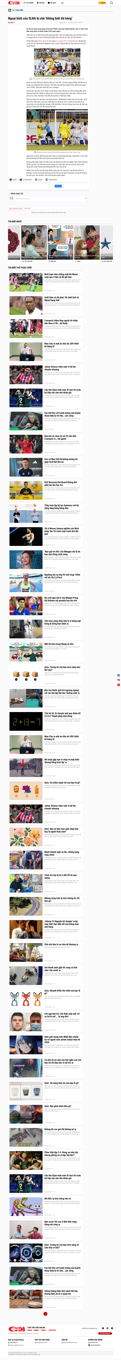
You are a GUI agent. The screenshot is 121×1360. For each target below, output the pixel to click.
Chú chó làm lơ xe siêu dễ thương (60, 944)
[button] (61, 3)
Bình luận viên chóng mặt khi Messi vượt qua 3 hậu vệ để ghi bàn (61, 276)
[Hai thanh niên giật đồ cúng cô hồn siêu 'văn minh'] (26, 975)
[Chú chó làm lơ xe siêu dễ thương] (26, 952)
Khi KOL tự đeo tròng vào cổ (57, 1198)
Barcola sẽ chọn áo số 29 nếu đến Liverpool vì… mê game (60, 437)
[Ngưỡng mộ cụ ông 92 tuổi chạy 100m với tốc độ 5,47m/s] (26, 582)
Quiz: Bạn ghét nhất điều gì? (57, 1106)
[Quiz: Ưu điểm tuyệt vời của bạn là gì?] (26, 790)
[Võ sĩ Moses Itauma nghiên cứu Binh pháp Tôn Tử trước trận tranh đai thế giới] (26, 536)
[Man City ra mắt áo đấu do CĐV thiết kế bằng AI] (26, 351)
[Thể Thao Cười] (60, 11)
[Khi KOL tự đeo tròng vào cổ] (26, 1206)
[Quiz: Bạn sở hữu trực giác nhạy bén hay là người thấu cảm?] (26, 837)
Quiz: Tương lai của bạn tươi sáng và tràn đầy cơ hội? (61, 1246)
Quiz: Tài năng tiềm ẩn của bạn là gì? (61, 1083)
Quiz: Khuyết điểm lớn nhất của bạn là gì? (62, 992)
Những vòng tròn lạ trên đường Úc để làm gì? (61, 899)
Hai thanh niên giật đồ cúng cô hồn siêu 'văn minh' (60, 969)
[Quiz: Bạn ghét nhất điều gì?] (26, 1114)
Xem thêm (45, 1314)
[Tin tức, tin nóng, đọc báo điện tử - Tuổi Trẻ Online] (30, 1330)
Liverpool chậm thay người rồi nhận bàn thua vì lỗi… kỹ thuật (61, 322)
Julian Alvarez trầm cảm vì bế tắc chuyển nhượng (60, 368)
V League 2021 (61, 41)
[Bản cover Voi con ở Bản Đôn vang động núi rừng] (26, 1229)
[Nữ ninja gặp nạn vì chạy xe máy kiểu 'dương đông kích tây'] (26, 767)
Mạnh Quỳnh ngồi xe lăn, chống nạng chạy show (61, 853)
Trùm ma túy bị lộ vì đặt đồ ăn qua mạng (60, 876)
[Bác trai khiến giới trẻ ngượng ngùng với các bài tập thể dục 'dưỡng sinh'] (26, 698)
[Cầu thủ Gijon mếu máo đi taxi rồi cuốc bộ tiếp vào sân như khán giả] (26, 398)
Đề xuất (53, 3)
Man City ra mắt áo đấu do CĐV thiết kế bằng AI (61, 345)
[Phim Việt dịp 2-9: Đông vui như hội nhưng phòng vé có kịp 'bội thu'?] (26, 1160)
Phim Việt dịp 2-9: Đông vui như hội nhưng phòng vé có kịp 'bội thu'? (61, 1154)
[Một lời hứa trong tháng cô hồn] (26, 652)
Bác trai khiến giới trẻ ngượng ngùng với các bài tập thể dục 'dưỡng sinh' (61, 691)
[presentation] (8, 242)
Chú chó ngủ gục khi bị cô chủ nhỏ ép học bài (87, 256)
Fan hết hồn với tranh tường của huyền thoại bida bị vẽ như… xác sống (62, 414)
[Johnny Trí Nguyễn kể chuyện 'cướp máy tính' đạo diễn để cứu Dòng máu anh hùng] (26, 929)
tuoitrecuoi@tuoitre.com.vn (70, 1342)
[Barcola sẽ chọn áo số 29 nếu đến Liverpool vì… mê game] (26, 444)
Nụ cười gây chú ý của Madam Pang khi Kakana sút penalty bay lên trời (61, 599)
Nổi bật (42, 3)
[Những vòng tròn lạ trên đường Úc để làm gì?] (26, 906)
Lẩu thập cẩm (28, 261)
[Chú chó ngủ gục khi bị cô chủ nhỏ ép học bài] (87, 242)
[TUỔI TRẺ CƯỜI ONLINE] (17, 1329)
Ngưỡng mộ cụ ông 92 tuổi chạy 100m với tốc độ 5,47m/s (62, 576)
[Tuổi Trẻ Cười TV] (107, 1328)
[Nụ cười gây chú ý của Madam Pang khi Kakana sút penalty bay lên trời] (26, 606)
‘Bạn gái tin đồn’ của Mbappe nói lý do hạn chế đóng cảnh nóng (62, 553)
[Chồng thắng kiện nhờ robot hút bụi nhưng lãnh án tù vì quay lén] (26, 1299)
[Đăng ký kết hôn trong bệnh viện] (34, 242)
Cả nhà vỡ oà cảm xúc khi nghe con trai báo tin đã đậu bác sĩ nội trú (62, 1061)
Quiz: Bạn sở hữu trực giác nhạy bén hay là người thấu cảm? (61, 830)
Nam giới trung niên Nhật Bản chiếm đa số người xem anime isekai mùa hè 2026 (62, 1040)
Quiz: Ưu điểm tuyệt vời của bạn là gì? (62, 782)
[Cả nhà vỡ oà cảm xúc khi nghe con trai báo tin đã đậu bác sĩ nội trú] (26, 1068)
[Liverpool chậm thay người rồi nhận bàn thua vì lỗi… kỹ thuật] (26, 328)
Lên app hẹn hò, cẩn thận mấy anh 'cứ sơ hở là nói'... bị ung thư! (62, 1015)
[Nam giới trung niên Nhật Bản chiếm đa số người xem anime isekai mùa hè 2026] (26, 1045)
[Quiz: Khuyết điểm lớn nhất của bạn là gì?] (26, 998)
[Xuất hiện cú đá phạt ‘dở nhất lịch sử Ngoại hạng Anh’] (26, 305)
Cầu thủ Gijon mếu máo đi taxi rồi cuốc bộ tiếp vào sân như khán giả (62, 391)
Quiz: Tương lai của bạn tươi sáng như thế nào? (62, 668)
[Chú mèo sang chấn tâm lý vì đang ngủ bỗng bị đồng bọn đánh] (26, 629)
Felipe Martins (73, 41)
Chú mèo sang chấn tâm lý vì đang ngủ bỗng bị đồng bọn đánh (62, 622)
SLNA (46, 41)
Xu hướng (30, 3)
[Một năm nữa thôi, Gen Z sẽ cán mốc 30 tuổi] (60, 242)
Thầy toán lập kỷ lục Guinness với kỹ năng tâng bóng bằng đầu (61, 507)
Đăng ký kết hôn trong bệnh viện (32, 257)
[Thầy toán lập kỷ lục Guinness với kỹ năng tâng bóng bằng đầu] (26, 513)
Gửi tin (103, 3)
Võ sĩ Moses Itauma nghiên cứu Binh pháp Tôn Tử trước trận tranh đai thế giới (61, 531)
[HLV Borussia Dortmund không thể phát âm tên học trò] (26, 490)
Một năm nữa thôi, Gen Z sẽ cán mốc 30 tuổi (60, 256)
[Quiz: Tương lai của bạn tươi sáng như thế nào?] (26, 675)
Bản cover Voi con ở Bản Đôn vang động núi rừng (60, 1223)
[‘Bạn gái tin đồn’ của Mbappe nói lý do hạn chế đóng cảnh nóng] (26, 559)
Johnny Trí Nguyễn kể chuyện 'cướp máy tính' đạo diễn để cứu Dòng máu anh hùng (61, 924)
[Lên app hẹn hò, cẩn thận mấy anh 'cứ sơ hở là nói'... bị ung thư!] (26, 1021)
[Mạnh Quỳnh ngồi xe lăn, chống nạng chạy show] (26, 860)
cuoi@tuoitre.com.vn (42, 1342)
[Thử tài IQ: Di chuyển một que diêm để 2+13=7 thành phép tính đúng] (26, 721)
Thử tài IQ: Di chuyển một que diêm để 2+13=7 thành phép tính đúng (62, 715)
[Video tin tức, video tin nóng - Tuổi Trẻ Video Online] (44, 1330)
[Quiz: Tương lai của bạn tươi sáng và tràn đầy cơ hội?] (26, 1253)
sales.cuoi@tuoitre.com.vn (17, 1345)
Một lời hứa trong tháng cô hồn (58, 644)
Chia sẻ (58, 186)
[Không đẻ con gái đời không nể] (26, 1137)
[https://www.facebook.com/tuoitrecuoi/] (103, 1328)
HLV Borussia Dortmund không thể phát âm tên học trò (60, 483)
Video (78, 261)
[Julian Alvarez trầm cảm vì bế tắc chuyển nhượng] (26, 374)
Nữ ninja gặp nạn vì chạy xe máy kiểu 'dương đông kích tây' (61, 761)
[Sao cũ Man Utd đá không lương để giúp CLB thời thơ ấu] (26, 467)
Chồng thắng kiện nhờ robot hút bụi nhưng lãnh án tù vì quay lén (61, 1292)
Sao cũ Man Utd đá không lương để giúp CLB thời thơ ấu (61, 460)
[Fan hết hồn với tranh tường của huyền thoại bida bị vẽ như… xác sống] (26, 421)
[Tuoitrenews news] (52, 1330)
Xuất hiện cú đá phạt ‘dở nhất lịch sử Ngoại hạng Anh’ (61, 299)
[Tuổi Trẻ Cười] (112, 1328)
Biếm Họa (53, 261)
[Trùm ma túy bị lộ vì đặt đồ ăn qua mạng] (26, 883)
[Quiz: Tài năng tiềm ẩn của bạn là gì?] (26, 1091)
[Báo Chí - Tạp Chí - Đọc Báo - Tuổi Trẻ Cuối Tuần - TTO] (37, 1330)
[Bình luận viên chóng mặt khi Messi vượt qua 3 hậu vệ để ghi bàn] (26, 282)
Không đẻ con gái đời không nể (59, 1129)
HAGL (40, 41)
